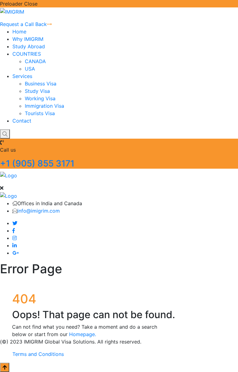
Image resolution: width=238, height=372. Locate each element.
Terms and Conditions (38, 354)
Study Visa (37, 91)
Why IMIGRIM (27, 39)
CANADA (35, 61)
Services (22, 76)
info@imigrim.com (38, 211)
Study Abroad (28, 46)
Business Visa (40, 83)
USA (30, 69)
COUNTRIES (26, 54)
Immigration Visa (44, 106)
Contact (21, 121)
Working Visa (40, 98)
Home (19, 31)
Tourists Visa (40, 113)
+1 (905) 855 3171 (37, 163)
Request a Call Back (23, 24)
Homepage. (82, 334)
